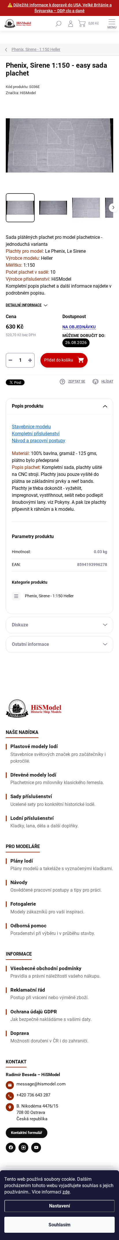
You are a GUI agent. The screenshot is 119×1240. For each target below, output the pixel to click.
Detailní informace (24, 305)
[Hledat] (58, 23)
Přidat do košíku (58, 360)
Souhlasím (59, 1225)
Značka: (21, 93)
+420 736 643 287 (33, 1095)
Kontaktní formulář (26, 1132)
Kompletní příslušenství (36, 433)
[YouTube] (36, 1148)
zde (66, 1192)
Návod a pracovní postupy (38, 440)
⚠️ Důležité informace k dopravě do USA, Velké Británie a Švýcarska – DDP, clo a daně (60, 8)
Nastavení (59, 1206)
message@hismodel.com (41, 1084)
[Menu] (112, 23)
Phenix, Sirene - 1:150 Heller (49, 596)
